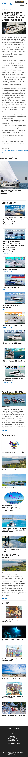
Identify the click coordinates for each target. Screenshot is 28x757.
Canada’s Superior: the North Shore (12, 550)
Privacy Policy (14, 746)
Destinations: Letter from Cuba (13, 452)
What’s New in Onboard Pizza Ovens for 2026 (12, 697)
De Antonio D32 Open (12, 343)
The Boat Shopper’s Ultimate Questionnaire (12, 659)
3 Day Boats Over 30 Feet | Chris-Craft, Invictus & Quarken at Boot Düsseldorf (14, 221)
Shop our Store (14, 733)
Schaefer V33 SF (10, 270)
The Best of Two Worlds (10, 470)
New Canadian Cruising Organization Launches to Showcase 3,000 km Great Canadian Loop (12, 508)
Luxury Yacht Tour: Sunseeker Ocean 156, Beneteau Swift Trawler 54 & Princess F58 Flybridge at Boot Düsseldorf (13, 247)
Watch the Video (7, 226)
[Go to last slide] (2, 178)
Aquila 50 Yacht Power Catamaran (13, 380)
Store (22, 4)
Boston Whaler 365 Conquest (11, 306)
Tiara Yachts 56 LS (11, 287)
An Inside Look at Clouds (11, 678)
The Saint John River (9, 488)
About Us (14, 731)
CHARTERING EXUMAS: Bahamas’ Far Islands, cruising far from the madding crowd (14, 530)
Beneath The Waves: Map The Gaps (12, 640)
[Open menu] (26, 3)
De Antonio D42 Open (12, 325)
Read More (4, 430)
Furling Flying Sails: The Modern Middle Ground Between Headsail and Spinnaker (13, 191)
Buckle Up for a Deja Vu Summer (13, 715)
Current (11, 9)
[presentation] (14, 175)
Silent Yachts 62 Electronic (14, 361)
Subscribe (19, 1)
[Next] (26, 178)
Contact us (14, 747)
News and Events (5, 9)
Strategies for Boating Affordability (10, 620)
